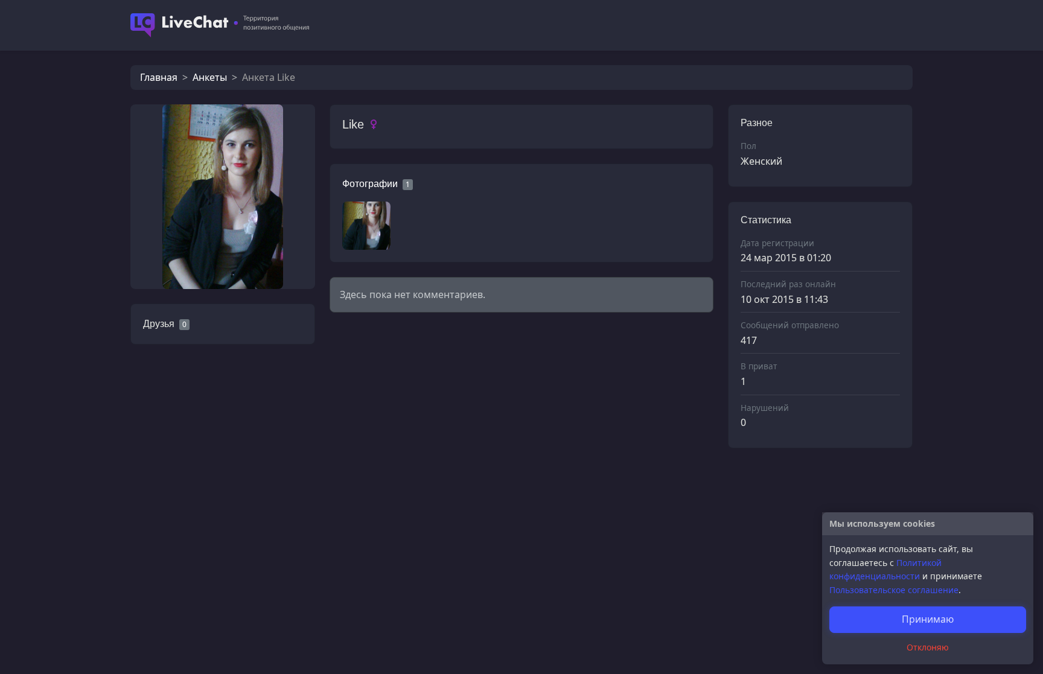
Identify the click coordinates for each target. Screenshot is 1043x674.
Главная (158, 77)
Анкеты (210, 77)
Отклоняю (928, 647)
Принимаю (928, 619)
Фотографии (370, 184)
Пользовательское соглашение (893, 590)
